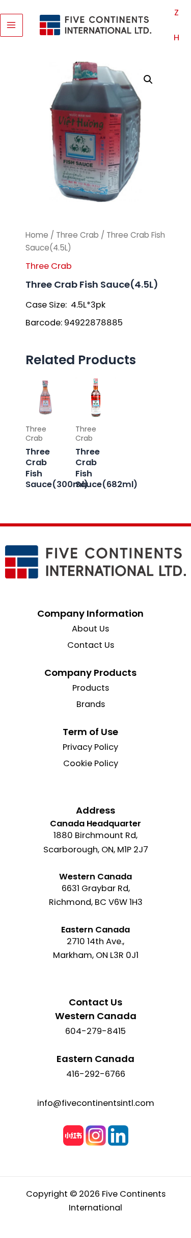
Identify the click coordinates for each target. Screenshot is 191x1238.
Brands (90, 704)
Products (90, 688)
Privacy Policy (90, 747)
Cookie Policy (90, 763)
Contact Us (90, 645)
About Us (90, 629)
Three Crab (77, 235)
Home (36, 235)
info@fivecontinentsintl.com (95, 1103)
